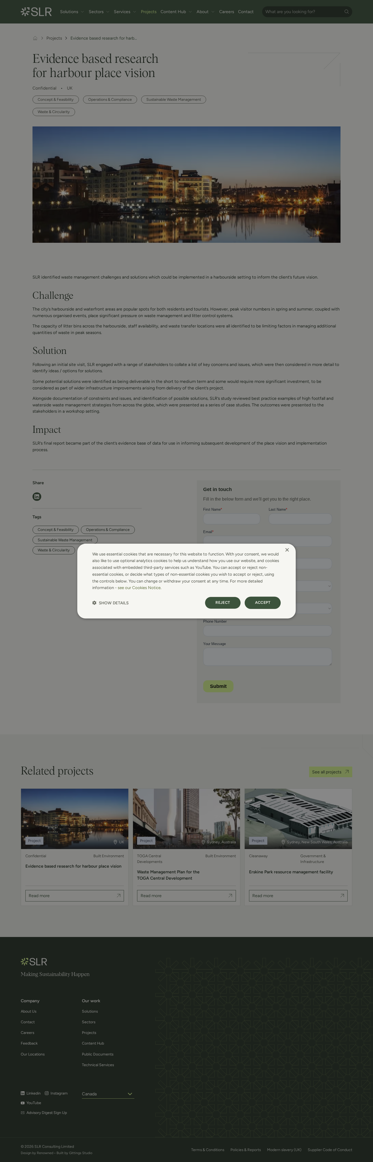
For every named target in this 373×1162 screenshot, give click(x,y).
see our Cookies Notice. (139, 587)
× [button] (287, 550)
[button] (110, 603)
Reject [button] (222, 602)
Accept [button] (262, 602)
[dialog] (186, 580)
